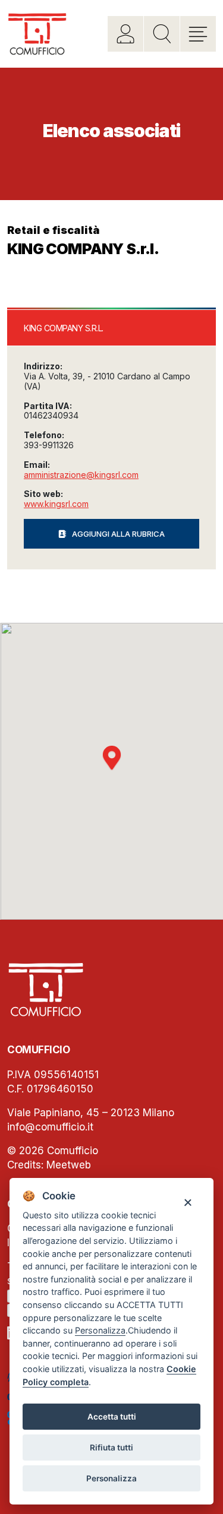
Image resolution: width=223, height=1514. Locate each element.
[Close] (187, 1202)
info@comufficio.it (50, 1127)
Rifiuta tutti (111, 1447)
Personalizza (111, 1478)
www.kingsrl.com (56, 504)
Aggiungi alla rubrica (118, 534)
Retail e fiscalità (53, 230)
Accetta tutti (111, 1416)
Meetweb (68, 1165)
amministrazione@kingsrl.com (81, 475)
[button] (112, 758)
